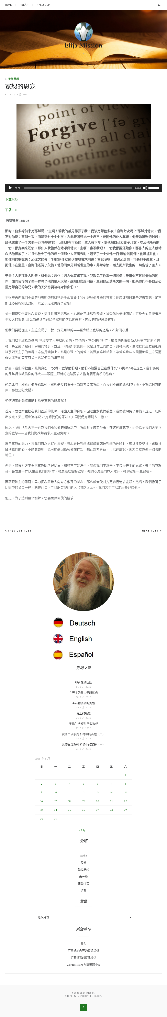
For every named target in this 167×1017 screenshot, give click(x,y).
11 (69, 792)
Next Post (151, 530)
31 (55, 819)
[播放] (10, 188)
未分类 (83, 877)
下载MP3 (11, 199)
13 (97, 792)
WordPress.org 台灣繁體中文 (83, 965)
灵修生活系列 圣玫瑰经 (83, 724)
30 (41, 819)
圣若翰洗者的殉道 (83, 703)
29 (125, 810)
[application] (83, 188)
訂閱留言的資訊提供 (83, 958)
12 (83, 792)
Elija (8, 94)
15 (125, 792)
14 (111, 792)
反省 (83, 863)
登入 (83, 944)
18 (69, 801)
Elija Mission (83, 45)
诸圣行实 (83, 883)
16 (41, 801)
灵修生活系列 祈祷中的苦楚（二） (83, 734)
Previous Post (19, 530)
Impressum (43, 5)
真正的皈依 (83, 713)
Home (8, 5)
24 (55, 810)
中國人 (23, 5)
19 (83, 801)
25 (69, 810)
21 (111, 801)
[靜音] (145, 188)
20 (97, 801)
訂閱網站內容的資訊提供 (83, 951)
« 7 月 (82, 830)
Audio (83, 855)
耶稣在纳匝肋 (83, 682)
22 (125, 801)
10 (55, 792)
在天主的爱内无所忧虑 (83, 693)
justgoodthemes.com (89, 996)
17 (55, 801)
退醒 (83, 891)
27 (97, 810)
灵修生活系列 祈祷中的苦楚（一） (83, 744)
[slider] (154, 187)
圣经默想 (13, 78)
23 (41, 810)
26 (83, 810)
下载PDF (11, 210)
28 (111, 810)
